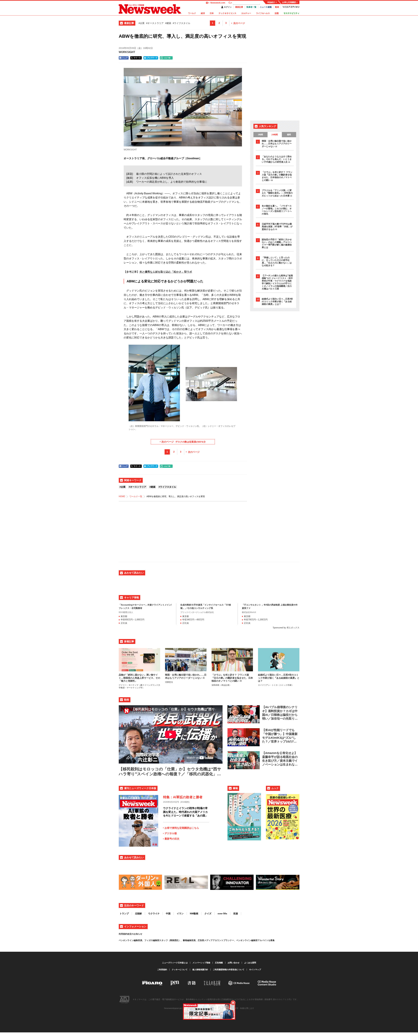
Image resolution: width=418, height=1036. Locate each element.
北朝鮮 (138, 913)
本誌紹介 (271, 2)
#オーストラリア (155, 23)
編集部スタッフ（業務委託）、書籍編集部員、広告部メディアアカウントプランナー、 (194, 940)
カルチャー (246, 13)
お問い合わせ (233, 963)
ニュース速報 (266, 7)
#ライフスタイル (181, 23)
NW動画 (194, 913)
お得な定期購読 (289, 2)
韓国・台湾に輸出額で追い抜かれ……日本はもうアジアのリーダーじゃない (277, 144)
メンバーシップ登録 (201, 963)
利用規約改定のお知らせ (130, 934)
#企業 (142, 23)
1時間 (260, 134)
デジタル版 (171, 833)
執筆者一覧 (251, 7)
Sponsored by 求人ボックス (286, 627)
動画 (277, 7)
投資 (235, 913)
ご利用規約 (162, 970)
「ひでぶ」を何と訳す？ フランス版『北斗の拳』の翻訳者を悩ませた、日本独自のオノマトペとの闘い (277, 176)
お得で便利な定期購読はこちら (182, 827)
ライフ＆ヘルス (263, 13)
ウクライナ (154, 913)
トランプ (124, 913)
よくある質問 (250, 963)
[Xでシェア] (136, 58)
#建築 (168, 23)
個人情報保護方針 (200, 970)
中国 (168, 913)
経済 (203, 13)
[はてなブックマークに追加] (150, 58)
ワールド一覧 (135, 496)
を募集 (271, 940)
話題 (277, 13)
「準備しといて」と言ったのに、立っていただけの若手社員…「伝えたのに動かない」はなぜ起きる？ (277, 261)
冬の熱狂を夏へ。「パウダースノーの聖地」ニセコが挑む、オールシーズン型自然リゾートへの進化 (277, 210)
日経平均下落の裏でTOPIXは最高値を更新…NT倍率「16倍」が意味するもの (277, 227)
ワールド (192, 13)
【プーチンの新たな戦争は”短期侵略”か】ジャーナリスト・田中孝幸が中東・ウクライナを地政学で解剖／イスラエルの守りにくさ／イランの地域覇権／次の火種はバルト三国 (277, 282)
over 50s (222, 913)
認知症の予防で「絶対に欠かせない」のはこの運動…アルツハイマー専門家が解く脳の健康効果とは (277, 243)
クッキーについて (180, 970)
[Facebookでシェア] (124, 58)
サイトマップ (255, 970)
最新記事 (239, 7)
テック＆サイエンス (227, 13)
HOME (122, 496)
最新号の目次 (172, 838)
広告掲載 (219, 963)
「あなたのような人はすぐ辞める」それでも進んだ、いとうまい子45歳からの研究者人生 (277, 159)
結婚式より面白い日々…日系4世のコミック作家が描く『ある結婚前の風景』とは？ (277, 301)
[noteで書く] (166, 58)
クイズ (207, 913)
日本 (212, 13)
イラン (180, 913)
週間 (289, 134)
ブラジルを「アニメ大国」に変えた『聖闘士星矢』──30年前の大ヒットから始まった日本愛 (277, 193)
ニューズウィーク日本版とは (175, 963)
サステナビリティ (291, 13)
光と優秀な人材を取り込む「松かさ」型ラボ (165, 271)
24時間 (274, 134)
